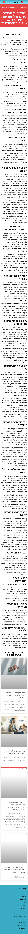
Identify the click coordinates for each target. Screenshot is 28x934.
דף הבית (25, 7)
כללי (21, 7)
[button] (4, 2)
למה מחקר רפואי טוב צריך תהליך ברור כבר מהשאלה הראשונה (15, 695)
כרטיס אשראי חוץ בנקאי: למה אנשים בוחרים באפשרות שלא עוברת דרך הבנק (14, 870)
